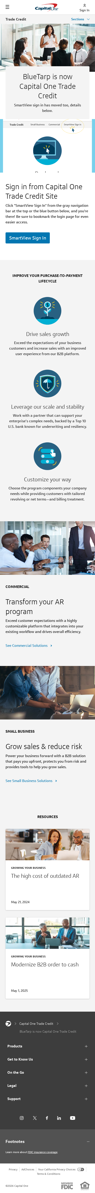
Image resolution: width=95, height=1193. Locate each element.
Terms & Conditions (48, 1173)
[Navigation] (7, 7)
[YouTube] (72, 1118)
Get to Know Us (20, 1059)
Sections (78, 19)
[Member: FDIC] (67, 1185)
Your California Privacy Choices (56, 1169)
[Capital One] (8, 1023)
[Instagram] (22, 1118)
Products (14, 1046)
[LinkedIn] (59, 1118)
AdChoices (27, 1169)
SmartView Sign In (27, 238)
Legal (11, 1085)
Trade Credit (16, 19)
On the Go (15, 1072)
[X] (35, 1118)
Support (14, 1098)
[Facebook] (47, 1118)
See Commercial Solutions (27, 645)
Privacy (13, 1169)
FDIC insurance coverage (42, 1152)
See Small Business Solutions (29, 780)
